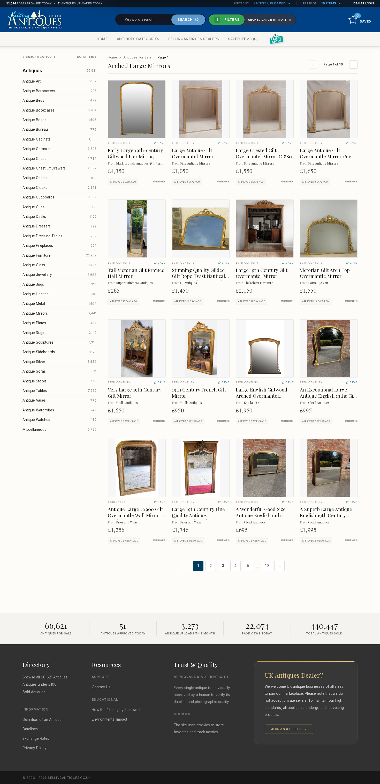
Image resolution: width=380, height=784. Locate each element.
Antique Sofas (59, 371)
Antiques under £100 (39, 684)
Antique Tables (59, 391)
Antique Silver (59, 362)
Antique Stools (59, 381)
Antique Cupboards (59, 197)
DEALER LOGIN (363, 3)
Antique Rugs (59, 333)
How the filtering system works (117, 710)
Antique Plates (59, 323)
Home (112, 57)
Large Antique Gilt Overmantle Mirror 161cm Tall (327, 156)
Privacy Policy (34, 748)
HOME (102, 39)
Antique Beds (59, 100)
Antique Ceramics (59, 149)
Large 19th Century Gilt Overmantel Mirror (261, 273)
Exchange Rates (35, 738)
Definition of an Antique (42, 720)
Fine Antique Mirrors (195, 163)
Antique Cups (59, 207)
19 (267, 566)
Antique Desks (59, 217)
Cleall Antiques (319, 402)
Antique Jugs (59, 284)
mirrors (159, 181)
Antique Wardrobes (59, 410)
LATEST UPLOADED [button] (270, 3)
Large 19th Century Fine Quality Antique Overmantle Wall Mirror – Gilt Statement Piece (200, 518)
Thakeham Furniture (258, 282)
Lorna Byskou (318, 282)
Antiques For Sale (137, 57)
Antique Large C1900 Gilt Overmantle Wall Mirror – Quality (136, 515)
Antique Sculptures (59, 342)
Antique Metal (59, 303)
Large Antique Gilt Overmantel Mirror (193, 153)
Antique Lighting (59, 294)
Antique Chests (59, 178)
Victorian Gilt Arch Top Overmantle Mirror (325, 273)
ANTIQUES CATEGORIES (138, 39)
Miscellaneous (59, 429)
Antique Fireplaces (59, 245)
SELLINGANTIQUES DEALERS (193, 39)
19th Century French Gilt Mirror (199, 392)
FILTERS (228, 19)
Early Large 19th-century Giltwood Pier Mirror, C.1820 (135, 156)
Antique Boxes (59, 120)
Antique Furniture (59, 255)
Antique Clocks (59, 188)
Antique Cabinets (59, 139)
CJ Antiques (188, 282)
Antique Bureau (59, 129)
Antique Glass (59, 265)
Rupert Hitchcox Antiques (134, 282)
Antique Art (59, 81)
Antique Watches (59, 420)
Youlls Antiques (127, 402)
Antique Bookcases (59, 110)
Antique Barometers (59, 91)
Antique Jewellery (59, 274)
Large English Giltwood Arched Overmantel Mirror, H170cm (261, 395)
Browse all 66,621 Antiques (44, 677)
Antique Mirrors (59, 313)
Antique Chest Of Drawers (59, 168)
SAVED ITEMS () (243, 39)
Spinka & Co (253, 402)
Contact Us (101, 687)
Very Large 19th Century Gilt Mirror (134, 392)
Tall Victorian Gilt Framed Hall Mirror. (136, 273)
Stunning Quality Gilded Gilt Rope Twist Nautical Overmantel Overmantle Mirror (198, 279)
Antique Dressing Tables (59, 236)
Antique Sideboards (59, 352)
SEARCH (185, 19)
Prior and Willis (127, 522)
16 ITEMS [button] (329, 3)
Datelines (30, 729)
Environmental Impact (109, 719)
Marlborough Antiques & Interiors (141, 163)
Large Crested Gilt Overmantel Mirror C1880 (264, 153)
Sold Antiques (33, 692)
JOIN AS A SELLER (286, 729)
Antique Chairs (59, 159)
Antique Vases (59, 400)
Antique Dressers (59, 226)
